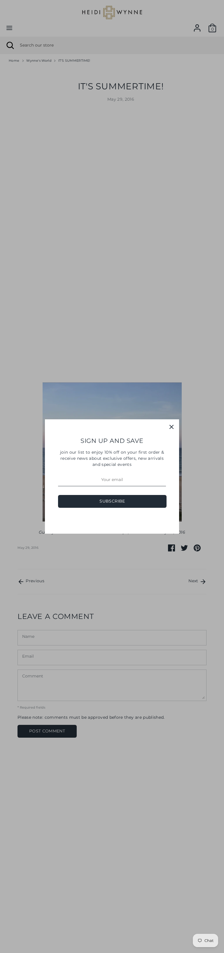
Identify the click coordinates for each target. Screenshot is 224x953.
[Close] (171, 426)
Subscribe (112, 501)
